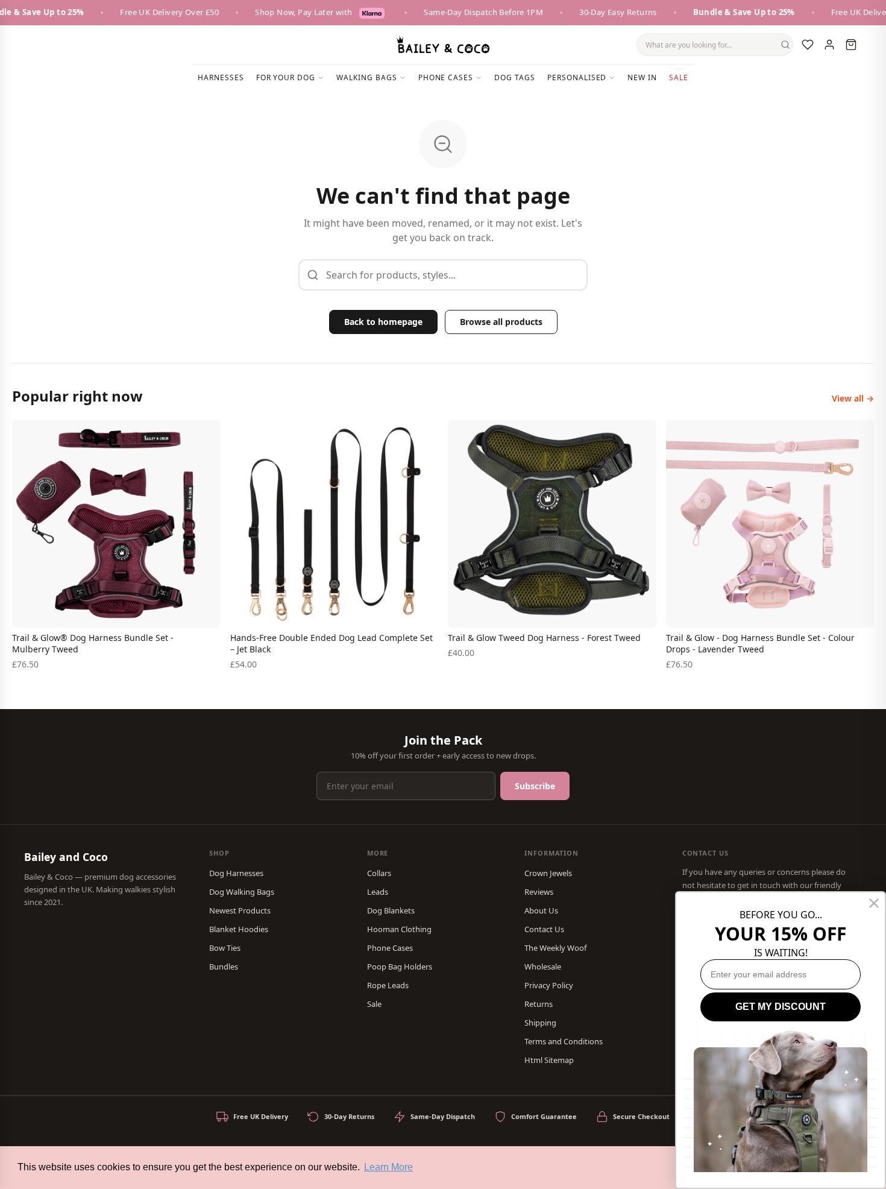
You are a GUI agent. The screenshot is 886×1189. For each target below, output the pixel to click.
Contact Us (544, 929)
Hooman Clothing (399, 929)
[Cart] (851, 44)
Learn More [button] (388, 1167)
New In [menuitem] (642, 77)
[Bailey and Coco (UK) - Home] (443, 44)
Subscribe (535, 786)
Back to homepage (383, 321)
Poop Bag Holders (399, 966)
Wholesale (542, 966)
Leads (377, 891)
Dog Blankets (391, 910)
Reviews (538, 891)
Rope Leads (388, 985)
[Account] (829, 44)
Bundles (223, 966)
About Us (541, 910)
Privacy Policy (548, 985)
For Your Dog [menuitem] (286, 77)
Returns (538, 1003)
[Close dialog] (874, 903)
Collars (379, 873)
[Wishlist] (807, 44)
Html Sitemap (549, 1060)
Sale (374, 1003)
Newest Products (240, 910)
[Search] (785, 45)
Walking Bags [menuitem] (366, 77)
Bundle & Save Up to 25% (729, 12)
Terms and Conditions (563, 1041)
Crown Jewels (548, 873)
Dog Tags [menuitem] (514, 77)
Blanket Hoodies (238, 929)
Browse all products (501, 321)
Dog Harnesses (236, 873)
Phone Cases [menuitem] (446, 77)
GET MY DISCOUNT (780, 1006)
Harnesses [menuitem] (221, 77)
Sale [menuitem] (678, 77)
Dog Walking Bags (241, 891)
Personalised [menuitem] (577, 77)
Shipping (540, 1022)
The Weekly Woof (555, 947)
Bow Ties (224, 947)
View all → (853, 398)
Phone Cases (390, 947)
